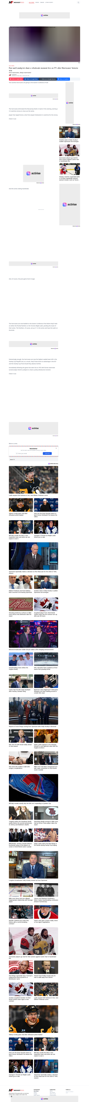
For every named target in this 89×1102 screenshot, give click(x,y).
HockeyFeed (14, 74)
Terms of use (53, 1093)
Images (35, 1093)
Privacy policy (53, 1095)
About (51, 1091)
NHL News (36, 1091)
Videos (35, 1092)
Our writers (52, 1092)
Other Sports (37, 1095)
